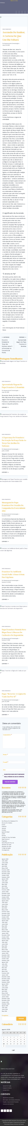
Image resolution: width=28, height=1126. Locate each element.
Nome (5, 754)
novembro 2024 (6, 895)
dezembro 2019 (6, 998)
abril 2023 (4, 928)
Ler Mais (5, 407)
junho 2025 (5, 882)
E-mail (5, 762)
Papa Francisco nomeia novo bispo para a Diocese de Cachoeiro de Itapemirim (14, 632)
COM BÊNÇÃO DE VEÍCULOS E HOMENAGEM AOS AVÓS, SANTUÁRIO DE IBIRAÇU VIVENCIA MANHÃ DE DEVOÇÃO (14, 798)
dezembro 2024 (6, 893)
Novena (4, 835)
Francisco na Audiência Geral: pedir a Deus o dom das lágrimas (13, 574)
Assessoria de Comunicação (11, 43)
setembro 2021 (5, 960)
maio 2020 (4, 989)
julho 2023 (4, 922)
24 (4, 1044)
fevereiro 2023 (5, 931)
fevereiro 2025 (5, 890)
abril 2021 (4, 969)
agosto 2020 (5, 984)
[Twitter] (20, 12)
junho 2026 (5, 862)
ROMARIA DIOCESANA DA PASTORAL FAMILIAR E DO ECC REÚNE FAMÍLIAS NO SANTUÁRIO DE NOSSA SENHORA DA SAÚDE (14, 807)
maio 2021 (4, 967)
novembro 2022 (6, 935)
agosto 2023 (5, 920)
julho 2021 (4, 964)
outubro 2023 (5, 917)
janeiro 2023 (5, 933)
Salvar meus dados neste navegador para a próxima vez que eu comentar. (14, 776)
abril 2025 (4, 886)
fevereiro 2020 (5, 995)
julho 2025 (4, 881)
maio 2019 (4, 1011)
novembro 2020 (6, 978)
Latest (3, 833)
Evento (3, 824)
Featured (4, 826)
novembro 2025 (6, 873)
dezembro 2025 (6, 871)
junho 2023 (5, 924)
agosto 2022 (5, 940)
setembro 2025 (5, 877)
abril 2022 (4, 948)
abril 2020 (4, 991)
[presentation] (14, 369)
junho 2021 (4, 966)
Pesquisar (5, 1015)
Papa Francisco (6, 29)
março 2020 (5, 993)
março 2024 (5, 909)
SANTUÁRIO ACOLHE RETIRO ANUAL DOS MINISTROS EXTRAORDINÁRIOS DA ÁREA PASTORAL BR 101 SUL (12, 811)
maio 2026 (4, 864)
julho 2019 (4, 1007)
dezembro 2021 (5, 955)
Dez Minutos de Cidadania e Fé (10, 821)
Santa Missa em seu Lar (8, 842)
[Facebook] (17, 12)
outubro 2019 (5, 1002)
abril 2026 (4, 866)
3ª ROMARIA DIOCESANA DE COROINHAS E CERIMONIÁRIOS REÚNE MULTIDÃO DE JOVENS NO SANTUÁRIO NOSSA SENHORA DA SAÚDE (13, 7)
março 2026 (5, 868)
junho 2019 (5, 1009)
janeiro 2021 (5, 975)
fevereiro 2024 (5, 911)
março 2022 (5, 949)
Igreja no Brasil (5, 832)
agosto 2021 (5, 962)
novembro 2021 (5, 957)
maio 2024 (4, 906)
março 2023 (5, 929)
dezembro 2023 (6, 913)
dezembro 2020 (6, 976)
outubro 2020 (5, 980)
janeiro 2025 (5, 891)
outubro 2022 (5, 937)
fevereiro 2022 (5, 951)
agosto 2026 (5, 859)
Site (4, 770)
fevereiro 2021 (5, 973)
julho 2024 (4, 902)
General (4, 828)
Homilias (4, 830)
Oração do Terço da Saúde (8, 837)
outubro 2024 (5, 897)
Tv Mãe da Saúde (6, 848)
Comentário (7, 735)
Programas (4, 841)
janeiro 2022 (5, 953)
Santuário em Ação (6, 844)
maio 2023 (4, 926)
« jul (13, 1050)
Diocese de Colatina (7, 823)
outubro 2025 (5, 875)
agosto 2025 (5, 879)
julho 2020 (5, 986)
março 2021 (4, 971)
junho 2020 (5, 987)
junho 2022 (5, 944)
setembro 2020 (6, 982)
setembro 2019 (5, 1004)
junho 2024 (5, 904)
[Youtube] (26, 12)
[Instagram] (23, 12)
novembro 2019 (6, 1000)
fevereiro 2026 (5, 870)
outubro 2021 (5, 958)
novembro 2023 (6, 915)
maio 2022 (4, 946)
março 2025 (5, 888)
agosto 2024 (5, 900)
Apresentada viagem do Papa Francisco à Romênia (21, 342)
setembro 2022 (5, 938)
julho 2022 (4, 942)
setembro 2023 (5, 919)
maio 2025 (4, 884)
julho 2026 (4, 861)
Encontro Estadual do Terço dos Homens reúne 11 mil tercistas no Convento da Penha (7, 345)
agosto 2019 (5, 1005)
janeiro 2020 (5, 996)
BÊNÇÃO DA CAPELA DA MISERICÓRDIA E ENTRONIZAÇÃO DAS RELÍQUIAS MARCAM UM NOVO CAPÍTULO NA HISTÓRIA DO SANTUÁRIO (13, 802)
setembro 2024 (6, 899)
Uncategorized (5, 850)
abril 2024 (4, 908)
